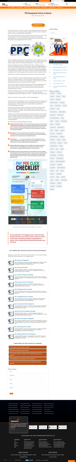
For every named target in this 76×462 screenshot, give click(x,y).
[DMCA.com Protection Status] (29, 460)
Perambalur (53, 167)
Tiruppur (58, 139)
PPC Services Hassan (47, 409)
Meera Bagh (59, 173)
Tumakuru (59, 93)
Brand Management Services (29, 445)
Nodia (65, 142)
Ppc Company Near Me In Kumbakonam (25, 334)
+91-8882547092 (38, 24)
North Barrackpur (60, 158)
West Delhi (53, 108)
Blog (33, 7)
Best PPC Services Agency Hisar (36, 405)
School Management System (59, 445)
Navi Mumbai (53, 142)
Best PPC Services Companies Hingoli (49, 405)
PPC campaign (22, 139)
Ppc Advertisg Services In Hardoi (23, 289)
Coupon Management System (59, 444)
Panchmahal (53, 127)
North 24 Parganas (54, 136)
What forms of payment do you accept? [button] (19, 350)
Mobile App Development (43, 445)
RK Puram (52, 133)
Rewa (52, 105)
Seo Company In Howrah (57, 64)
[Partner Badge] (66, 4)
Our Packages (27, 7)
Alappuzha (52, 93)
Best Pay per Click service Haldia (13, 403)
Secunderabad (53, 155)
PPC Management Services (29, 443)
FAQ (15, 444)
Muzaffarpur (53, 183)
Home (33, 15)
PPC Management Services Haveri (13, 409)
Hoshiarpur (53, 152)
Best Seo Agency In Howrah (58, 83)
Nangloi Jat (58, 99)
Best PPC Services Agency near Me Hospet (37, 403)
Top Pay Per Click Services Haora (13, 413)
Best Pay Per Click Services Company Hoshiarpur (49, 403)
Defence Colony (53, 111)
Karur (58, 108)
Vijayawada (53, 164)
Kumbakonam (57, 105)
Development (19, 7)
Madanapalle (63, 121)
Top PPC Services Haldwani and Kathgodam (49, 413)
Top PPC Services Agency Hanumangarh (25, 413)
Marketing (12, 7)
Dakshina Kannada (54, 102)
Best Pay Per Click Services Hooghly (25, 405)
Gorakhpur (62, 136)
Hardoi (64, 96)
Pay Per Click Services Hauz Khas (25, 409)
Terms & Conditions (44, 460)
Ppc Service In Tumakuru (21, 267)
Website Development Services (44, 444)
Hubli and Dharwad (61, 167)
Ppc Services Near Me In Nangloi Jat (24, 304)
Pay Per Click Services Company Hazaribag (49, 407)
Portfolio (37, 7)
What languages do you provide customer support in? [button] (22, 358)
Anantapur (52, 186)
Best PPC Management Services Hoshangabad (14, 405)
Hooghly (56, 130)
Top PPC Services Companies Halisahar (37, 413)
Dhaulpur (52, 96)
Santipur (52, 170)
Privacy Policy (38, 460)
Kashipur (64, 105)
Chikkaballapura (62, 111)
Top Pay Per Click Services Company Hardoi (37, 411)
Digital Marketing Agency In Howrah (59, 67)
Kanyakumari (59, 133)
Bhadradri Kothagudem (60, 161)
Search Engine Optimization (29, 441)
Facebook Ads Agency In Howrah (59, 80)
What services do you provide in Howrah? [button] (20, 347)
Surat (57, 170)
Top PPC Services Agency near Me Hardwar (25, 411)
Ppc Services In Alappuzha (22, 260)
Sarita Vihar (61, 155)
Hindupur (57, 121)
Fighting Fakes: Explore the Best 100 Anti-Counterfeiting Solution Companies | (21, 0)
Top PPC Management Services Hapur (49, 411)
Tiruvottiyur (58, 124)
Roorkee (52, 189)
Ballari (52, 121)
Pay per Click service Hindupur (24, 407)
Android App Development (43, 443)
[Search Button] (66, 32)
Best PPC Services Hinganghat (13, 407)
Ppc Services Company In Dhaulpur (24, 274)
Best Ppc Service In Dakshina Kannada (25, 311)
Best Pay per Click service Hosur (25, 403)
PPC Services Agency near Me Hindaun (37, 407)
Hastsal (52, 99)
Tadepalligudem (61, 127)
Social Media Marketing (28, 444)
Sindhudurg (59, 164)
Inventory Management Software (59, 443)
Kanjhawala (59, 186)
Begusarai (60, 142)
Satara (64, 139)
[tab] (28, 347)
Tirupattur (52, 158)
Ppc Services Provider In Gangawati (24, 318)
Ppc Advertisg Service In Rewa (23, 326)
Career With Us (52, 7)
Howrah (36, 15)
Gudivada (59, 183)
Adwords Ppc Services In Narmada (24, 282)
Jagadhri (62, 130)
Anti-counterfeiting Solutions (59, 441)
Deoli (51, 130)
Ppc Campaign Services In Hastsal (24, 296)
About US (16, 443)
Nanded (62, 170)
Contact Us (60, 7)
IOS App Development (43, 441)
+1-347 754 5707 (53, 457)
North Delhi (59, 152)
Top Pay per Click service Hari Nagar (14, 411)
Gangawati (62, 102)
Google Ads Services (28, 448)
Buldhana (52, 173)
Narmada (58, 96)
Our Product (44, 7)
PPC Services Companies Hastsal (37, 409)
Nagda (52, 124)
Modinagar (52, 139)
